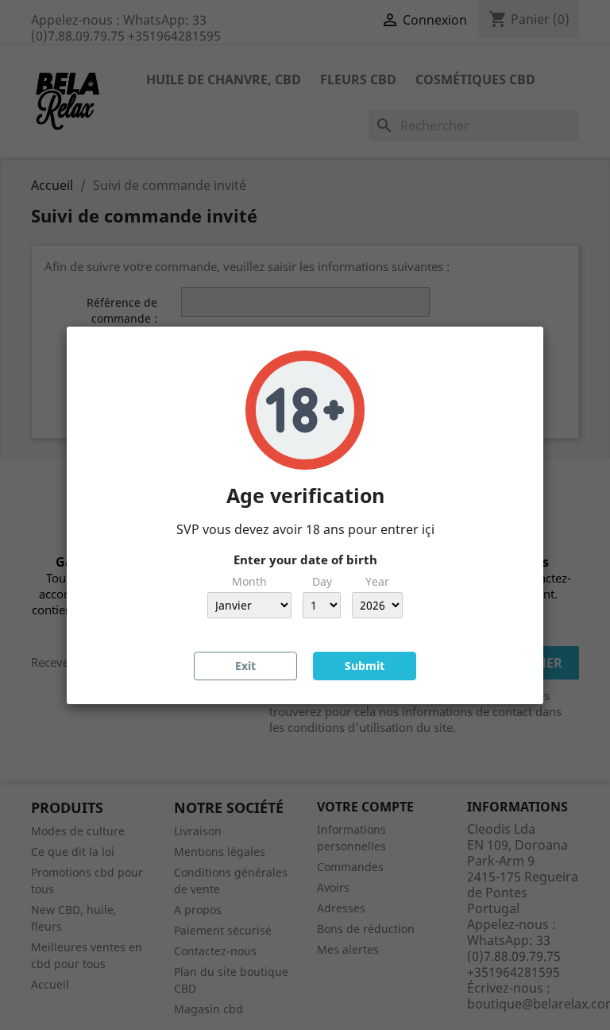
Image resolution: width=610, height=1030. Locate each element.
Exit (245, 665)
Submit (364, 665)
